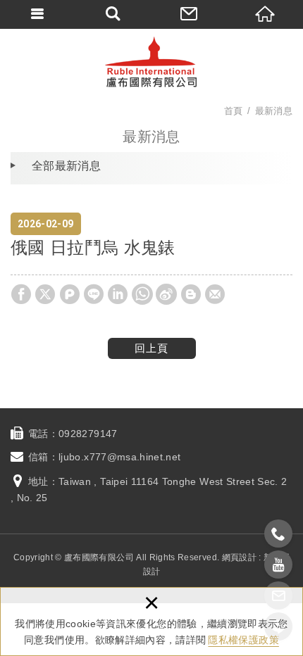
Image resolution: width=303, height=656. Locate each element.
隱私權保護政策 (243, 639)
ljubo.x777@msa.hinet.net (119, 456)
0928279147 (88, 433)
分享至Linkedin (117, 294)
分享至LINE (93, 294)
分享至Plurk (69, 294)
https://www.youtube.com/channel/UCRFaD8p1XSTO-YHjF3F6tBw (278, 564)
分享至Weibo (166, 294)
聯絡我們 (190, 14)
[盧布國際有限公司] (151, 62)
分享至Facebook (21, 294)
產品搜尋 (114, 14)
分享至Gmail (214, 294)
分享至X (45, 294)
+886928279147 (278, 533)
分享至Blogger (191, 294)
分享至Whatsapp (142, 294)
